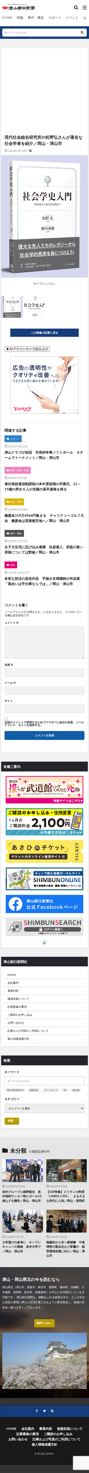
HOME (7, 17)
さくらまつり (51, 1090)
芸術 (12, 565)
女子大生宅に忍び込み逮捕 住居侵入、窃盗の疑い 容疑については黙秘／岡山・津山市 (44, 549)
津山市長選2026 (15, 1090)
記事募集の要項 (17, 1006)
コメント (12, 622)
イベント (72, 17)
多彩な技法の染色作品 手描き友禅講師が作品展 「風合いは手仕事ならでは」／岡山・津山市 (44, 581)
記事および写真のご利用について (28, 1030)
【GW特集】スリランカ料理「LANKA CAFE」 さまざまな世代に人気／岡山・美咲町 (65, 1196)
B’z (65, 1090)
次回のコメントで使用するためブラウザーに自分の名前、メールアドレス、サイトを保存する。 (44, 723)
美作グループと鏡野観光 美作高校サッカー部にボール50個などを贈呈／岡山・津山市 (22, 1196)
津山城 (76, 1090)
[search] (82, 33)
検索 (10, 1120)
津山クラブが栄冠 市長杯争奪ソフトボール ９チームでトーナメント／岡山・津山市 (44, 455)
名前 (9, 664)
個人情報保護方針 (18, 1038)
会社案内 (13, 982)
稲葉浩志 (34, 1090)
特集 (20, 17)
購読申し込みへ (44, 1322)
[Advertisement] (44, 70)
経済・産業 (16, 501)
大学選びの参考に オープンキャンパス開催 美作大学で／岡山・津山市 (21, 1246)
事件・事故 (36, 17)
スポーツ (54, 17)
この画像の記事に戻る (44, 332)
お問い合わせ (16, 1022)
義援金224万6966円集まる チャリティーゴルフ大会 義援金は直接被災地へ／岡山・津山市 (44, 518)
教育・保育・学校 (19, 470)
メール (10, 682)
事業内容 (13, 990)
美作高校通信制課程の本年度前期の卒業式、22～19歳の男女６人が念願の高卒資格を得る (43, 486)
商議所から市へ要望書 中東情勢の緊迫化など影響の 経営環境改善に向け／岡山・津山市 (65, 1249)
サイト (9, 700)
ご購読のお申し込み (20, 1014)
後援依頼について (18, 998)
